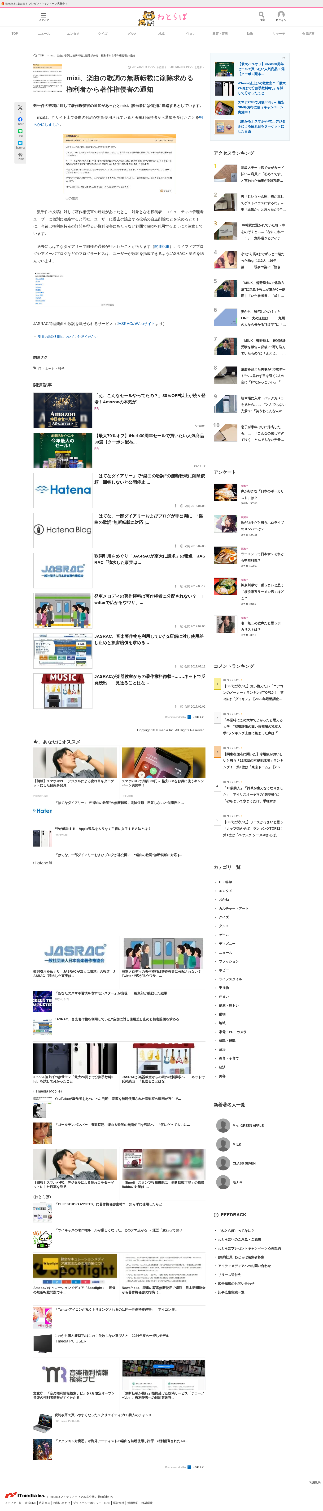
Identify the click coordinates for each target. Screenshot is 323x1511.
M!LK (237, 1144)
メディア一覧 (13, 1503)
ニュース (44, 33)
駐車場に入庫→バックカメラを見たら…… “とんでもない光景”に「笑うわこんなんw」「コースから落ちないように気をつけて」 (263, 411)
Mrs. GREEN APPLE (248, 1125)
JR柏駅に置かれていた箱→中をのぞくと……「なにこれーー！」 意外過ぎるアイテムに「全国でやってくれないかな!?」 (263, 238)
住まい (191, 33)
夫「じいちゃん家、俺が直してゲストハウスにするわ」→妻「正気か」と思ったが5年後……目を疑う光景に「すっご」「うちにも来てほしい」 (262, 209)
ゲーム (224, 935)
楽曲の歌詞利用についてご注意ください (68, 336)
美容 (222, 1076)
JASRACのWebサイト (136, 324)
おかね (224, 899)
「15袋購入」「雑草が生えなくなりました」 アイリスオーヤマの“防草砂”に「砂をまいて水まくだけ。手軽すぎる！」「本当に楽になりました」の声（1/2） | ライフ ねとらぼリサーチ (253, 801)
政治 (222, 1049)
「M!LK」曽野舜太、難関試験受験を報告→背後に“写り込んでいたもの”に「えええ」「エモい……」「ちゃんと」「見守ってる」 (263, 353)
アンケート (225, 472)
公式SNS (31, 1503)
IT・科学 (225, 882)
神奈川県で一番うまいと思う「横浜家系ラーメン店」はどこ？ (262, 591)
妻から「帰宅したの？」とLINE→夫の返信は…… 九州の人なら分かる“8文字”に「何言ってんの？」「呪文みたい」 (263, 324)
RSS (107, 1503)
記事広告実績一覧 (229, 1292)
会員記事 (308, 33)
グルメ (132, 33)
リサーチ (279, 33)
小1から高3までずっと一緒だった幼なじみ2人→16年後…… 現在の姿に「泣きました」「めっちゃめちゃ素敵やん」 (262, 267)
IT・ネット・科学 (51, 369)
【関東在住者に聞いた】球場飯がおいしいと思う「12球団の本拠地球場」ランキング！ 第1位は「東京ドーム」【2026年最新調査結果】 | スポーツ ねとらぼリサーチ (253, 767)
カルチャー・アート (234, 908)
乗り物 (224, 988)
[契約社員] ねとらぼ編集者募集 (239, 1257)
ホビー (224, 970)
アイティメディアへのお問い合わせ (242, 1266)
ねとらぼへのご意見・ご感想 (237, 1239)
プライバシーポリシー (87, 1503)
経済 (222, 1067)
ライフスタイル (230, 979)
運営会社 (119, 1503)
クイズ (102, 33)
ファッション (229, 961)
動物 (250, 33)
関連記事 (162, 247)
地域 (161, 33)
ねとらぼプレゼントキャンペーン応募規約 (247, 1248)
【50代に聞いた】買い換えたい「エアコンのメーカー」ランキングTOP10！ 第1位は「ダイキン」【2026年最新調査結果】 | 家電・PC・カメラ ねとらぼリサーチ (253, 699)
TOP (15, 33)
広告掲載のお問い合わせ (234, 1283)
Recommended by (176, 717)
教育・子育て (229, 1058)
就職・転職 (227, 1041)
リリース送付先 (227, 1275)
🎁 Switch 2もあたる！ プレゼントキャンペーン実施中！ (34, 3)
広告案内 (45, 1503)
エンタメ (73, 33)
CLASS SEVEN (244, 1163)
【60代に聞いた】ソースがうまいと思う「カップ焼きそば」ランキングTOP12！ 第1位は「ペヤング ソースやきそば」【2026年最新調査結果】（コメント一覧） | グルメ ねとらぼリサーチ (255, 835)
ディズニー (227, 943)
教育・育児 (220, 33)
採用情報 (133, 1503)
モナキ (238, 1182)
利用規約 (315, 1482)
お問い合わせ (62, 1503)
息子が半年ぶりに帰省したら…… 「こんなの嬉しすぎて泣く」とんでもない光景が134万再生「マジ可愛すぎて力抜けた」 (262, 440)
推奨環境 (147, 1503)
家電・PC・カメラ (233, 1032)
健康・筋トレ (229, 1005)
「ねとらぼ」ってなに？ (234, 1230)
